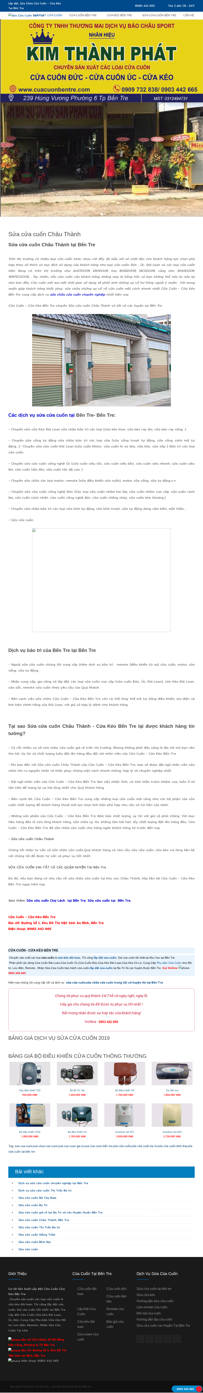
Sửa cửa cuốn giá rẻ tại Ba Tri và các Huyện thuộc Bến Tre (60, 1212)
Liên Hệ (188, 15)
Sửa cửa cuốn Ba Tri (32, 1205)
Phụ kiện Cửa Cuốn (169, 962)
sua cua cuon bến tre (98, 1146)
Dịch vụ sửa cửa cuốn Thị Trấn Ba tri (44, 1190)
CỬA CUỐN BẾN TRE (83, 15)
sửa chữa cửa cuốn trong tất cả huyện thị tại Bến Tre (124, 982)
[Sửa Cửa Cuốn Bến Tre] (26, 15)
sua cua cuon (23, 1146)
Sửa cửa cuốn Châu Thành (44, 234)
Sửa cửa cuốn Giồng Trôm (36, 1234)
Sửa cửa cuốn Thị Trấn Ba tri (38, 1227)
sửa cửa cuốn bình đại (172, 1146)
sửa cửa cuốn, (122, 1146)
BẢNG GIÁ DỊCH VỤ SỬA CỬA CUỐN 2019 (59, 1038)
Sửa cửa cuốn (27, 1249)
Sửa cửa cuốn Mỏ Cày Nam (36, 1198)
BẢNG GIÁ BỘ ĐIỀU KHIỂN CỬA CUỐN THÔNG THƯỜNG (77, 1056)
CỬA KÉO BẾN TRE (119, 15)
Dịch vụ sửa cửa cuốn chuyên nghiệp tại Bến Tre (52, 1183)
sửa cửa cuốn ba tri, (144, 1146)
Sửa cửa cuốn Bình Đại (34, 1242)
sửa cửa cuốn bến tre (159, 15)
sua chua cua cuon (45, 1146)
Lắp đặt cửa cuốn (48, 15)
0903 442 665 (145, 6)
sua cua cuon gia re (71, 1146)
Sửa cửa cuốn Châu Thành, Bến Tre (43, 1220)
